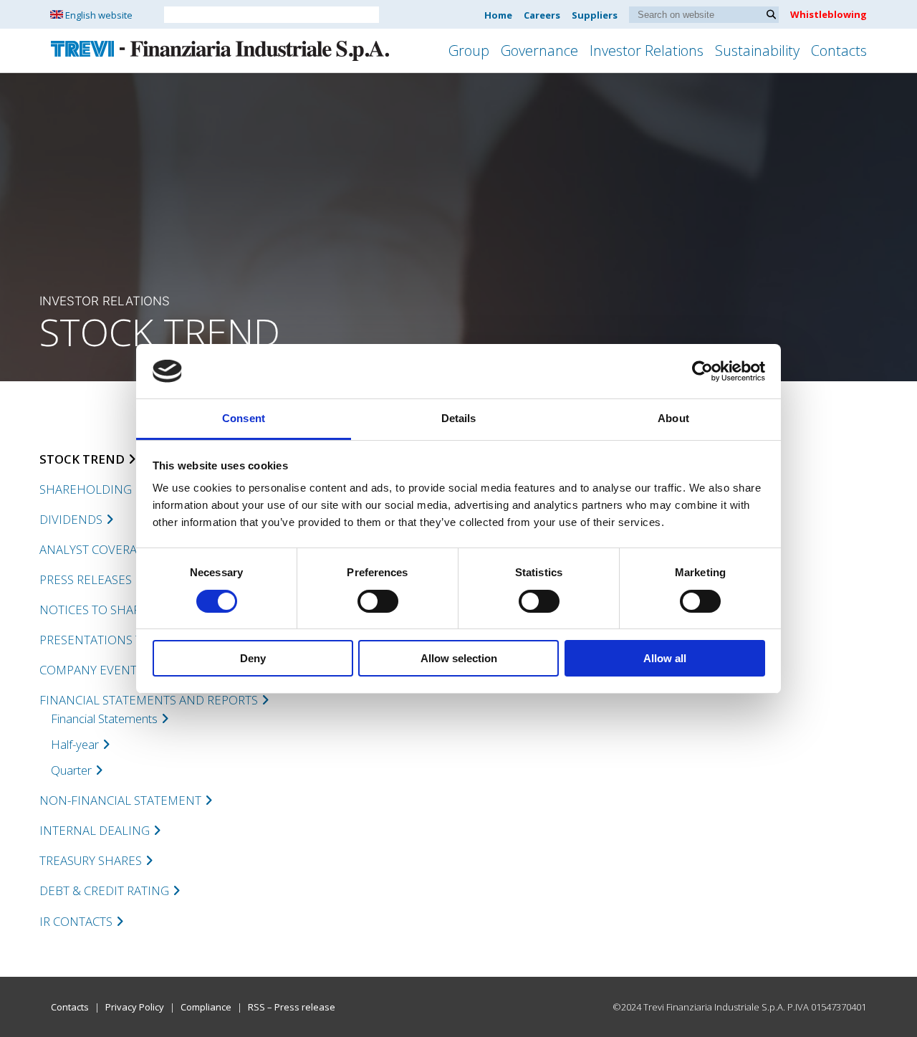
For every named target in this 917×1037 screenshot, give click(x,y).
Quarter (71, 770)
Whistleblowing (828, 14)
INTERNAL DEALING (94, 830)
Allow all (664, 658)
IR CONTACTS (75, 921)
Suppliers (595, 15)
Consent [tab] (243, 418)
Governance (539, 50)
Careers (542, 15)
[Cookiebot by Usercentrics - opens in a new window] (702, 371)
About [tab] (673, 418)
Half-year (75, 744)
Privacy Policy (134, 1006)
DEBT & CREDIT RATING (104, 890)
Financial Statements (104, 718)
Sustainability (757, 50)
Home (498, 15)
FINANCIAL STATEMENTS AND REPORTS (148, 700)
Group (468, 50)
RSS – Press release (291, 1006)
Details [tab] (458, 418)
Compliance (206, 1006)
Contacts (839, 50)
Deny (253, 658)
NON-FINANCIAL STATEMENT (120, 800)
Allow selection (459, 658)
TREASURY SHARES (90, 860)
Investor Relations (647, 50)
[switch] (377, 601)
